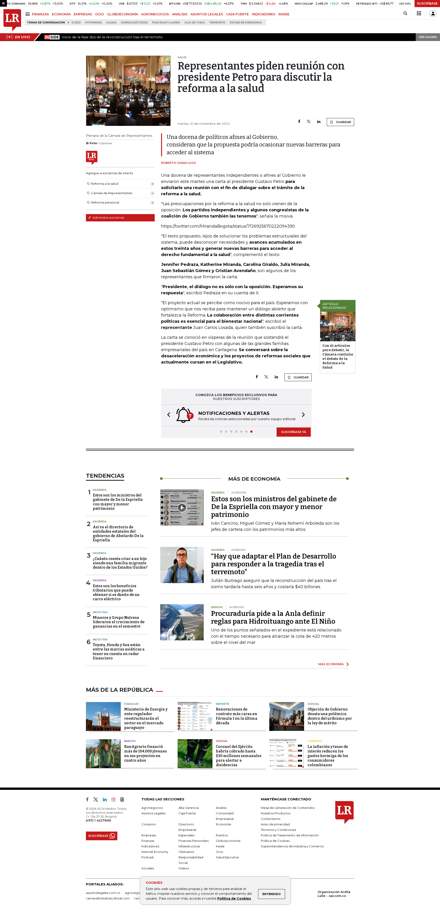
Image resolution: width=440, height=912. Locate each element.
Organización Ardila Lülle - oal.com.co (334, 894)
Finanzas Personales (194, 841)
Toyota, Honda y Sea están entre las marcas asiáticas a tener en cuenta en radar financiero (119, 651)
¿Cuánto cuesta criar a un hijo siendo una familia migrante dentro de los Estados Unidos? (120, 563)
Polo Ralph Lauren (166, 22)
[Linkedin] (318, 122)
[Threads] (124, 800)
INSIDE (283, 14)
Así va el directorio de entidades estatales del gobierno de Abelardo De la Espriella (118, 534)
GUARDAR (343, 122)
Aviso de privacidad (275, 824)
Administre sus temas (108, 217)
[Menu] (28, 14)
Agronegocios (152, 808)
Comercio (315, 741)
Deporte (222, 703)
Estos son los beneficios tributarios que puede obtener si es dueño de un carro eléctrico (116, 592)
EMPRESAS (83, 14)
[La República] (12, 20)
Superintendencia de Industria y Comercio (292, 846)
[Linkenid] (106, 800)
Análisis (221, 808)
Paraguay (131, 703)
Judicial (313, 703)
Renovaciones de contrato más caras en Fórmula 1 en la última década (236, 716)
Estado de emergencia (246, 22)
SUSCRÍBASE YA (293, 432)
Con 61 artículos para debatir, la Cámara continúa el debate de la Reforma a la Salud (337, 356)
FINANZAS (40, 14)
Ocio (219, 852)
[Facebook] (299, 122)
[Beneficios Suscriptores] (418, 13)
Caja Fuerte (187, 813)
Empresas (148, 835)
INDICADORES (263, 14)
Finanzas (147, 841)
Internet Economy (154, 852)
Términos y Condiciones (278, 830)
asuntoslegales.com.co (103, 893)
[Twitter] (309, 122)
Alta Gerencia (189, 808)
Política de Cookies (234, 898)
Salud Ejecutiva (227, 857)
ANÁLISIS (179, 14)
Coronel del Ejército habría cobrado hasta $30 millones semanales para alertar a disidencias (238, 755)
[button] (167, 415)
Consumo (148, 824)
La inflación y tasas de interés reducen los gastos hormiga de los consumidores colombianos (328, 755)
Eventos (222, 835)
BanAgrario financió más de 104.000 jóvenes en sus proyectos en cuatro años (145, 753)
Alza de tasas (194, 22)
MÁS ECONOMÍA (331, 664)
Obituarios (186, 852)
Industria (100, 612)
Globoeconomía (228, 841)
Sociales (147, 868)
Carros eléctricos (134, 22)
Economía (223, 824)
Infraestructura (189, 846)
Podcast (147, 857)
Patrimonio (93, 22)
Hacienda (99, 489)
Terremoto (217, 22)
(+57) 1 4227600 (98, 820)
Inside (220, 846)
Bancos (130, 741)
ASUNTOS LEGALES (206, 14)
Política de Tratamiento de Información (290, 835)
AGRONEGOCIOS (155, 14)
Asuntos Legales (153, 813)
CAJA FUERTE (237, 14)
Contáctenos (270, 819)
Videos (184, 868)
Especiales (186, 835)
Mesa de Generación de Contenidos (288, 808)
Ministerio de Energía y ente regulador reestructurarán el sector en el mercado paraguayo (146, 718)
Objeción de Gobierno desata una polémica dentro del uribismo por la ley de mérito (330, 716)
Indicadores (150, 846)
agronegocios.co (138, 893)
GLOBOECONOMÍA (122, 14)
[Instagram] (115, 800)
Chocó (76, 22)
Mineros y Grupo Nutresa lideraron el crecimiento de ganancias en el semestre (119, 621)
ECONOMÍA (61, 14)
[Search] (405, 13)
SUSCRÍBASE (427, 3)
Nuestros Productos (275, 813)
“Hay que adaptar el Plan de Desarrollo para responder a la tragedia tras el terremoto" (273, 564)
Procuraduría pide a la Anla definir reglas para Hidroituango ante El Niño (273, 617)
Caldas (111, 22)
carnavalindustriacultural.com (107, 898)
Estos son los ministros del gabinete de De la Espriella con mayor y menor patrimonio (118, 502)
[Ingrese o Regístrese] (432, 13)
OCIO (99, 14)
